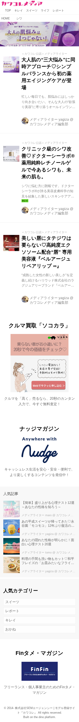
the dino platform (44, 717)
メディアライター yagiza (49, 119)
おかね (10, 629)
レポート (12, 611)
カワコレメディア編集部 (49, 124)
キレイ (10, 620)
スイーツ (12, 602)
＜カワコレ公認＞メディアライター (44, 53)
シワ (14, 36)
